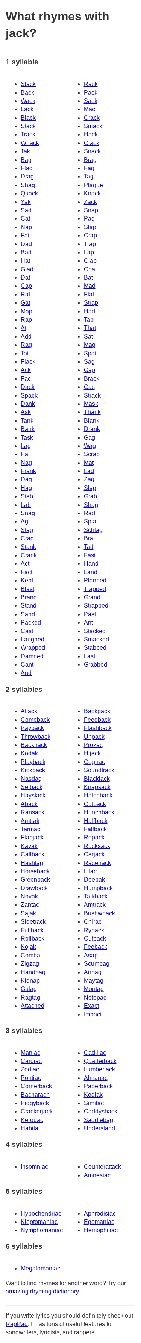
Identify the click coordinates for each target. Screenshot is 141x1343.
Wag (90, 446)
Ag (24, 521)
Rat (25, 294)
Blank (91, 420)
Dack (28, 387)
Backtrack (34, 745)
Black (28, 118)
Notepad (95, 997)
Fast (90, 555)
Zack (90, 202)
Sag (89, 361)
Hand (91, 563)
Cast (27, 631)
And (26, 673)
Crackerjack (37, 1111)
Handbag (33, 972)
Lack (27, 109)
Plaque (93, 185)
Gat (25, 302)
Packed (31, 622)
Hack (91, 134)
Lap (89, 252)
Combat (31, 955)
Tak (25, 151)
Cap (26, 286)
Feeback (95, 947)
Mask (91, 404)
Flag (27, 168)
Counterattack (102, 1166)
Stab (27, 496)
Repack (94, 837)
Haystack (33, 795)
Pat (25, 454)
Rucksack (97, 846)
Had (89, 311)
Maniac (30, 1053)
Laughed (32, 639)
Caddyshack (100, 1111)
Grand (92, 597)
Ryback (94, 930)
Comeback (35, 720)
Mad (90, 286)
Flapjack (32, 837)
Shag (91, 505)
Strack (92, 395)
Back (27, 92)
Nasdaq (31, 779)
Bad (26, 252)
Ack (26, 370)
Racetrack (97, 863)
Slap (90, 227)
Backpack (97, 711)
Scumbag (96, 963)
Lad (89, 471)
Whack (30, 143)
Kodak (29, 753)
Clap (90, 260)
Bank (28, 429)
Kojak (28, 947)
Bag (26, 160)
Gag (89, 437)
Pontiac (31, 1078)
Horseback (35, 871)
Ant (88, 622)
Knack (92, 193)
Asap (91, 955)
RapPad (17, 1324)
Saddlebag (98, 1120)
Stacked (95, 631)
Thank (92, 412)
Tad (89, 547)
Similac (94, 1103)
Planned (95, 580)
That (90, 328)
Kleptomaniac (39, 1222)
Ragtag (30, 997)
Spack (29, 395)
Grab (90, 496)
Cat (25, 218)
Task (27, 437)
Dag (26, 479)
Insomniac (34, 1166)
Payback (32, 728)
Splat (91, 521)
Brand (29, 597)
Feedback (97, 720)
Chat (90, 269)
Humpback (98, 888)
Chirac (93, 921)
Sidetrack (33, 921)
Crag (27, 538)
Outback (95, 804)
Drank (92, 429)
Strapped (96, 605)
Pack (90, 92)
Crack (92, 118)
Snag (28, 513)
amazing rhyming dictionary (42, 1291)
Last (89, 656)
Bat (88, 277)
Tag (89, 176)
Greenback (35, 879)
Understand (99, 1128)
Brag (90, 160)
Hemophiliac (101, 1230)
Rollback (32, 938)
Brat (89, 538)
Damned (32, 656)
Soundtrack (99, 770)
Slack (28, 84)
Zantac (30, 904)
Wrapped (33, 647)
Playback (33, 762)
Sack (90, 101)
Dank (28, 404)
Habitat (30, 1128)
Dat (25, 277)
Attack (29, 711)
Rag (26, 345)
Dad (26, 244)
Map (26, 311)
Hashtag (32, 863)
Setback (31, 787)
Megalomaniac (40, 1268)
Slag (90, 488)
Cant (27, 664)
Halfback (96, 821)
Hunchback (99, 812)
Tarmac (30, 829)
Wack (28, 101)
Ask (26, 412)
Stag (27, 530)
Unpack (94, 737)
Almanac (96, 1078)
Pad (89, 218)
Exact (91, 1006)
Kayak (29, 846)
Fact (26, 572)
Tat (25, 353)
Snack (92, 151)
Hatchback (98, 795)
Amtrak (30, 821)
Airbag (93, 972)
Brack (91, 378)
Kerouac (32, 1120)
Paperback (98, 1086)
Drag (27, 176)
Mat (89, 463)
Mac (89, 109)
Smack (93, 126)
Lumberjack (99, 1069)
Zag (89, 479)
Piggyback (35, 1103)
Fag (89, 168)
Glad (27, 269)
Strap (91, 302)
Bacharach (35, 1095)
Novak (29, 896)
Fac (26, 378)
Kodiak (93, 1095)
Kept (27, 580)
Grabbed (95, 664)
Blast (27, 589)
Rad (89, 513)
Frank (28, 471)
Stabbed (95, 647)
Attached (32, 1006)
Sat (88, 336)
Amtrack (95, 904)
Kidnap (30, 980)
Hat (25, 260)
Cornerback (36, 1086)
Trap (90, 244)
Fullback (32, 930)
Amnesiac (97, 1175)
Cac (89, 387)
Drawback (34, 888)
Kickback (33, 770)
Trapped (95, 589)
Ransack (32, 812)
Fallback (95, 829)
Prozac (93, 745)
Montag (94, 989)
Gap (89, 370)
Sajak (28, 913)
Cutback (95, 938)
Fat (25, 235)
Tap (89, 319)
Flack (28, 361)
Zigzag (30, 963)
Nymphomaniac (42, 1230)
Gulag (29, 989)
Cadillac (95, 1053)
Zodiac (30, 1069)
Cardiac (31, 1061)
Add (26, 336)
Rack (91, 84)
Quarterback (100, 1061)
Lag (26, 446)
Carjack (94, 854)
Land (90, 572)
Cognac (94, 762)
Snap (91, 210)
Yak (26, 202)
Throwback (35, 737)
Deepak (94, 879)
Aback (29, 804)
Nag (26, 463)
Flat (89, 294)
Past (90, 614)
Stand (28, 605)
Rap (26, 319)
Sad (26, 210)
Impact (93, 1014)
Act (25, 563)
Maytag (93, 980)
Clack (91, 143)
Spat (90, 353)
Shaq (28, 185)
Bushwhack (99, 913)
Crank (29, 555)
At (23, 328)
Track (28, 134)
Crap (90, 235)
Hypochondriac (41, 1213)
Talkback (96, 896)
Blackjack (97, 779)
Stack (28, 126)
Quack (29, 193)
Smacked (96, 639)
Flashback (98, 728)
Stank (28, 547)
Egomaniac (99, 1222)
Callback (32, 854)
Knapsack (97, 787)
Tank (27, 420)
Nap (26, 227)
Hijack (92, 753)
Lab (26, 505)
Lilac (90, 871)
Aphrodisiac (100, 1213)
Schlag (93, 530)
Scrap (92, 454)
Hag (26, 488)
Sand (28, 614)
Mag (90, 345)
